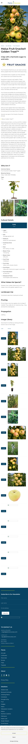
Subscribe (5, 613)
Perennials (4, 658)
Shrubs (3, 660)
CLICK (3, 338)
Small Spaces (4, 723)
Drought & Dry (5, 699)
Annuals (3, 653)
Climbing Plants (5, 694)
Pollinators (4, 716)
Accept (14, 733)
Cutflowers (4, 655)
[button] (1, 2)
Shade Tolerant (5, 721)
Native (3, 711)
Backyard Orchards (6, 692)
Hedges (3, 704)
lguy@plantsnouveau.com (9, 636)
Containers (4, 697)
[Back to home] (14, 2)
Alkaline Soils (4, 689)
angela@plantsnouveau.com (9, 632)
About (3, 671)
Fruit (2, 701)
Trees (2, 662)
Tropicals (3, 665)
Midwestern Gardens (6, 709)
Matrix (2, 706)
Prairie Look (4, 718)
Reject (14, 737)
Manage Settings (14, 741)
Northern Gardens (6, 713)
